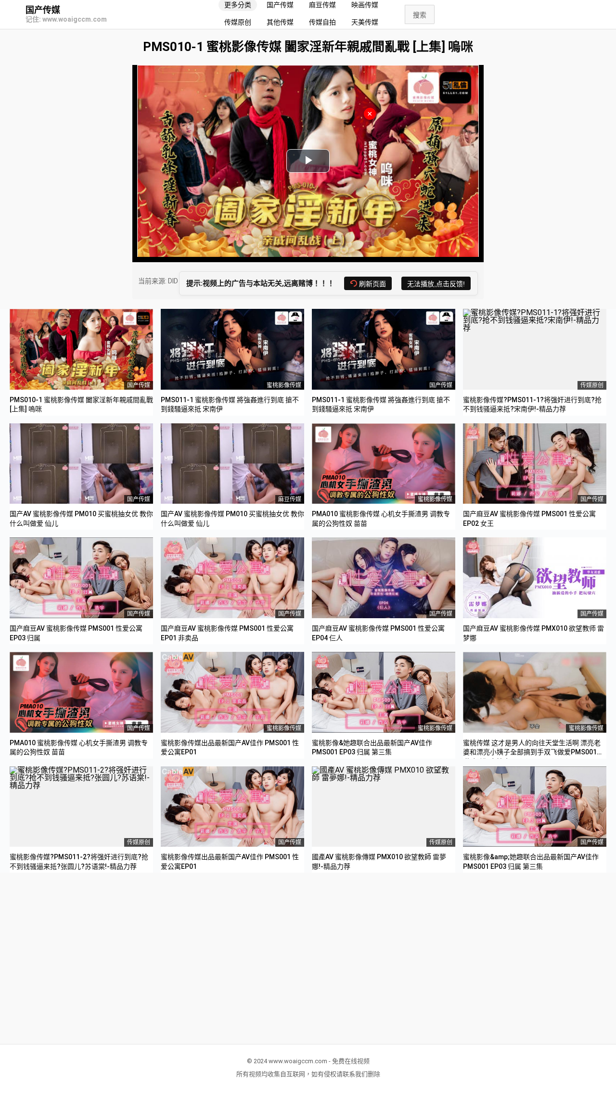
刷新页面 (372, 284)
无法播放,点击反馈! (436, 284)
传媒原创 (237, 22)
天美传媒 (364, 22)
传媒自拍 (322, 22)
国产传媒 (43, 10)
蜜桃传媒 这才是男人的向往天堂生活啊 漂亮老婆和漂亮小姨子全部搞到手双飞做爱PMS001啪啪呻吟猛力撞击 (533, 752)
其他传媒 (280, 22)
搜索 (419, 15)
